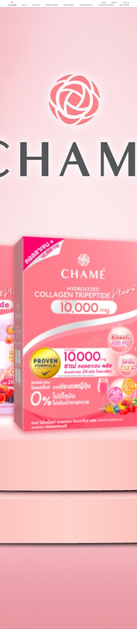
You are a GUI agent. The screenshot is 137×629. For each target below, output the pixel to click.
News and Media (124, 5)
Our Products (36, 5)
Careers (104, 2)
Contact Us (114, 2)
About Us (24, 5)
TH (128, 2)
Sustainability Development (106, 5)
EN (125, 2)
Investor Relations (69, 5)
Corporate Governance (86, 5)
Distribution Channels (52, 5)
